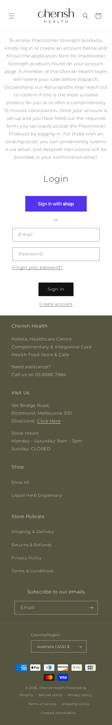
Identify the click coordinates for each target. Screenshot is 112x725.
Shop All (20, 482)
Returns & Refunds (31, 545)
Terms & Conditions (32, 570)
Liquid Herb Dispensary (36, 495)
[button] (11, 16)
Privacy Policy (26, 557)
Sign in (56, 289)
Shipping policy (75, 704)
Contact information (58, 713)
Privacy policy (80, 695)
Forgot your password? (37, 267)
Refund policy (50, 695)
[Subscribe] (91, 607)
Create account (55, 304)
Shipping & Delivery (32, 531)
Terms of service (42, 704)
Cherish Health (52, 688)
